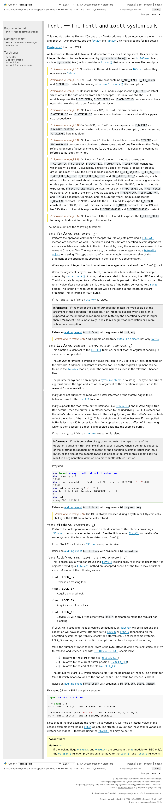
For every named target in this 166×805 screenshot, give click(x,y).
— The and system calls (82, 9)
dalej (139, 4)
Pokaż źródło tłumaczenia (19, 65)
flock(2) (134, 533)
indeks (158, 4)
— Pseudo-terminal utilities (22, 31)
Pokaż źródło (12, 62)
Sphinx (153, 802)
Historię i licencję (125, 787)
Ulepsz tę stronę (14, 59)
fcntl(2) (96, 40)
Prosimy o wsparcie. (153, 793)
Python (11, 4)
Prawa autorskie (122, 778)
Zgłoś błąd (11, 57)
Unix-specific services (43, 9)
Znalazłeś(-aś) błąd (152, 799)
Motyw (145, 14)
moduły (148, 4)
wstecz (131, 4)
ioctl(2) (111, 40)
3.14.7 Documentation (88, 4)
